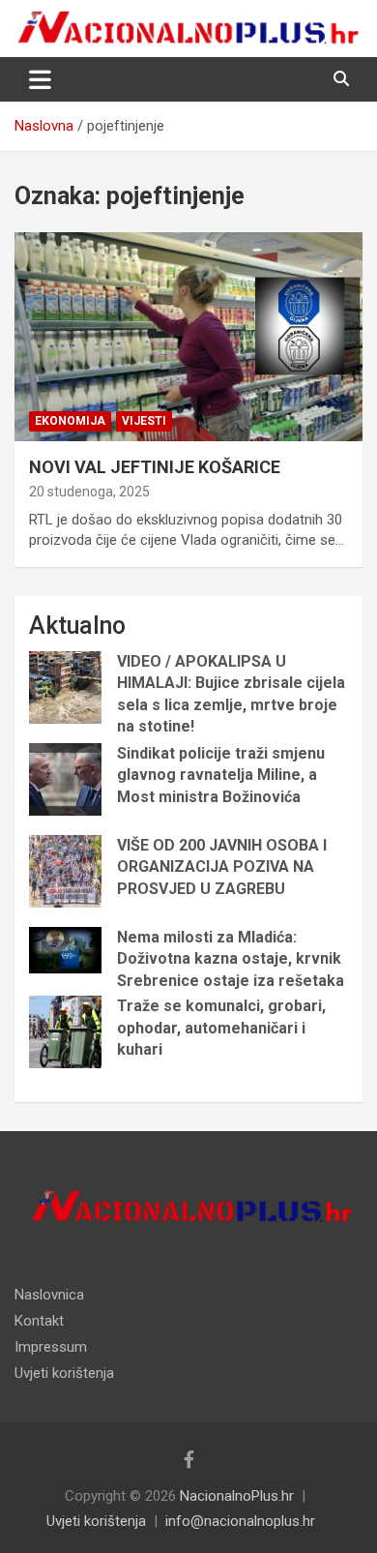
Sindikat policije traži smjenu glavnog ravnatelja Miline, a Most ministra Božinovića (221, 775)
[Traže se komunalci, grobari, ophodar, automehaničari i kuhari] (65, 1032)
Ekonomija (70, 421)
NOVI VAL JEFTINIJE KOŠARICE (154, 467)
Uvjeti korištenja (64, 1373)
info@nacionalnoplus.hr (240, 1521)
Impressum (50, 1347)
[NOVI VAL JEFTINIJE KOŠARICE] (188, 336)
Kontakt (39, 1320)
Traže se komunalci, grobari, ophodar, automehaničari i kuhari (221, 1028)
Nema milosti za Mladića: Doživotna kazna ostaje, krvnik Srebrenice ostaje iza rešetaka (230, 959)
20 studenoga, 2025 (89, 491)
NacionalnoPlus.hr (237, 1496)
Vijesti (144, 421)
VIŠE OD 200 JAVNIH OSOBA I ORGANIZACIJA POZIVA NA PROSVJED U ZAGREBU (222, 867)
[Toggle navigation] (40, 79)
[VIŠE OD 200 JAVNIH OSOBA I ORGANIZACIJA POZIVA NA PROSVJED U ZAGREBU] (65, 871)
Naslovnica (49, 1294)
